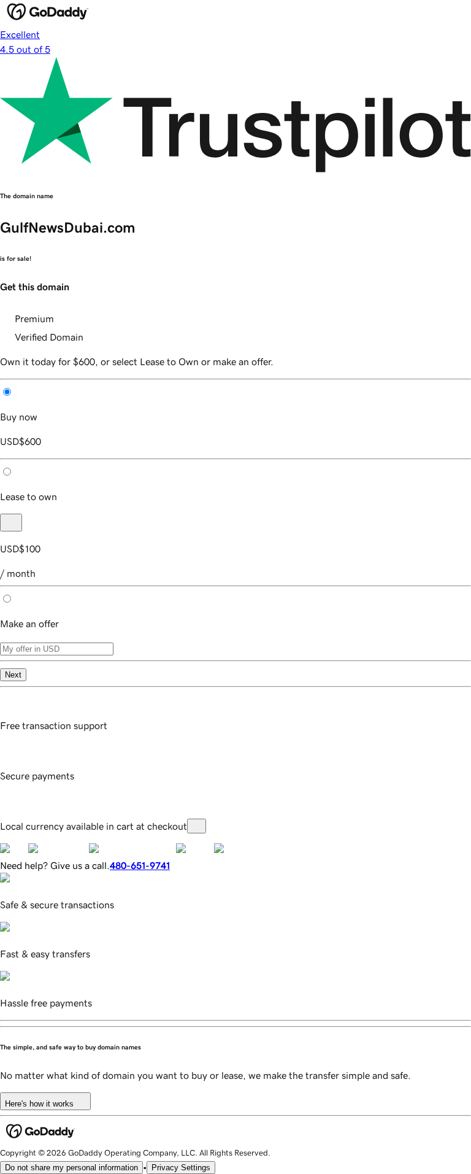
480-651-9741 (140, 865)
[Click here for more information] (196, 826)
